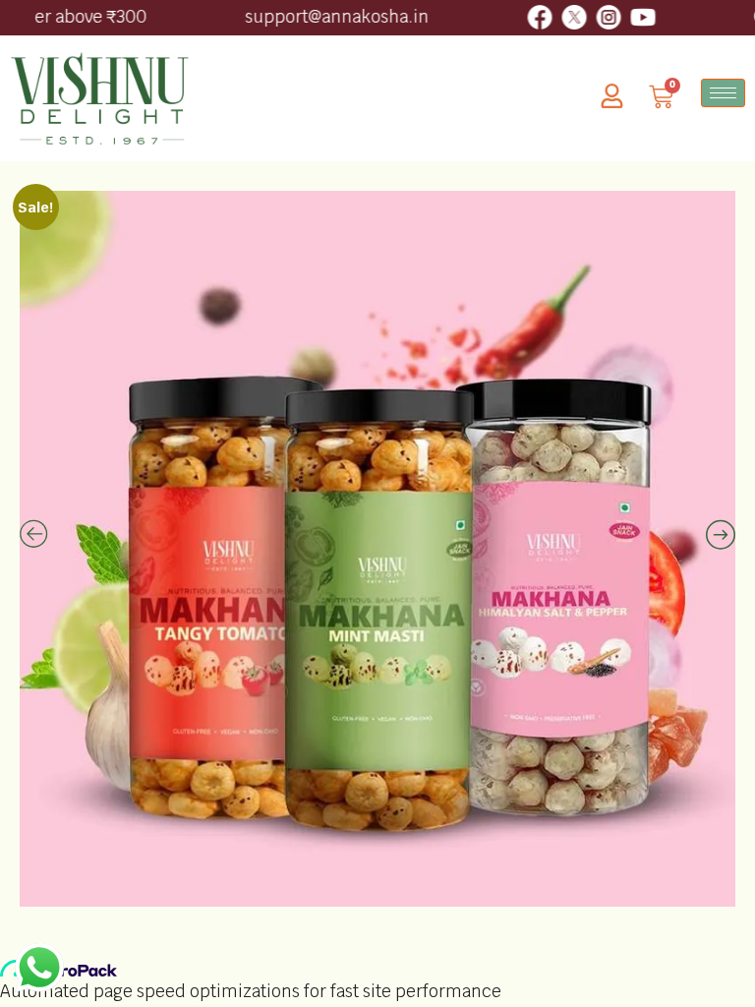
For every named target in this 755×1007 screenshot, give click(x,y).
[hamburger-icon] (723, 93)
